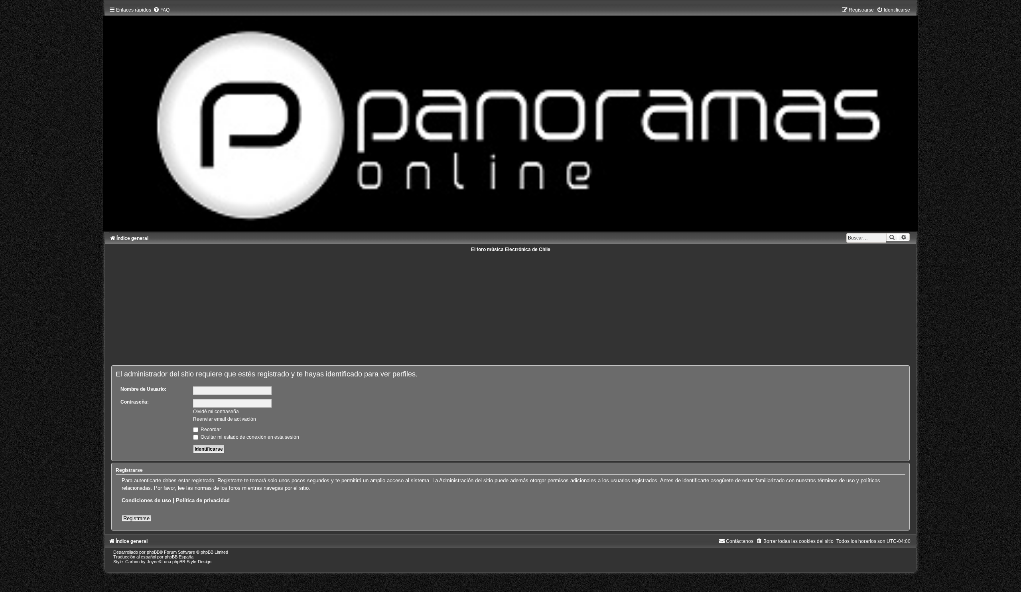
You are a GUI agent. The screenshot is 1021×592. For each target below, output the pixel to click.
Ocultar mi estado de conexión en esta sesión (249, 437)
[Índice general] (510, 117)
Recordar (210, 429)
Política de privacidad (203, 500)
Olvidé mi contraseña (216, 411)
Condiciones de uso (146, 500)
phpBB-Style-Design (191, 561)
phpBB (153, 552)
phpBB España (179, 556)
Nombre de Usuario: (143, 389)
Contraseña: (134, 402)
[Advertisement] (350, 308)
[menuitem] (161, 10)
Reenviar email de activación (224, 419)
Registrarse (136, 518)
